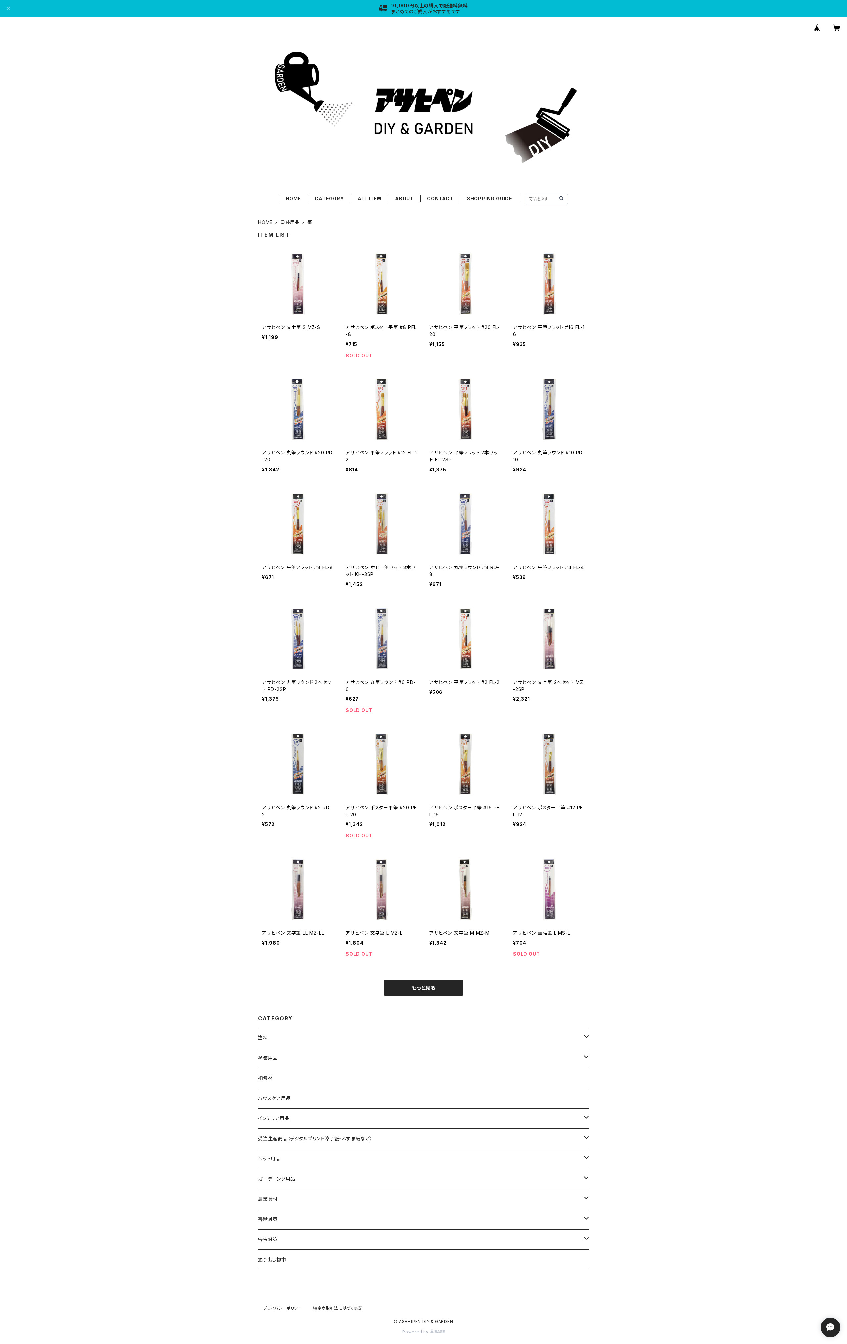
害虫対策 (268, 1239)
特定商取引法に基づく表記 (338, 1308)
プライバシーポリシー (282, 1308)
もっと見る (423, 988)
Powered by (416, 1331)
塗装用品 (290, 222)
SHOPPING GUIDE (489, 198)
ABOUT (404, 198)
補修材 (265, 1078)
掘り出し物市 (272, 1259)
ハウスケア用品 (274, 1098)
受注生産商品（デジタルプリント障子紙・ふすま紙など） (315, 1138)
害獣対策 (268, 1219)
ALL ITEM (369, 198)
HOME (293, 198)
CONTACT (440, 198)
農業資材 (268, 1199)
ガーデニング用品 (276, 1179)
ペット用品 (269, 1158)
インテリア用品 (274, 1118)
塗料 (263, 1037)
